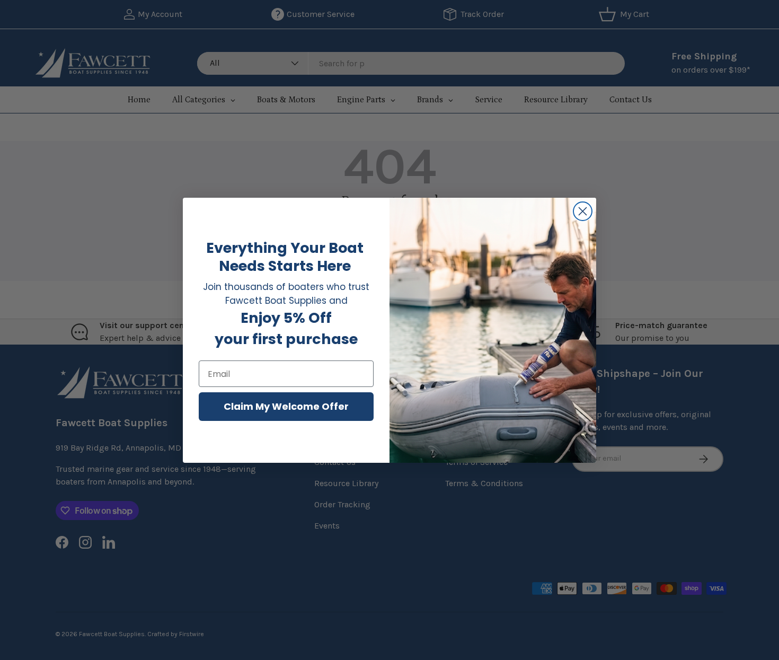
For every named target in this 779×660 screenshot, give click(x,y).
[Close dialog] (582, 211)
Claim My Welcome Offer (286, 406)
